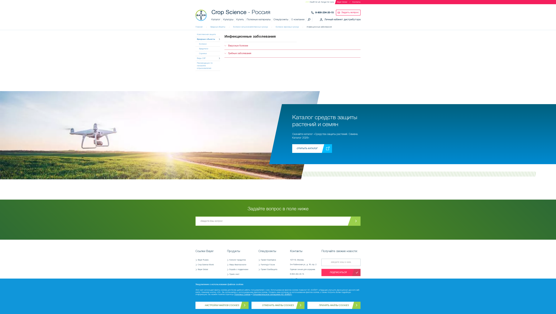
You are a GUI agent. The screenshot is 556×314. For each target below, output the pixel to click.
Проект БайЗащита (269, 269)
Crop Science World (206, 265)
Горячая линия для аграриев (302, 272)
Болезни (203, 44)
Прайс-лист (234, 274)
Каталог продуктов (237, 260)
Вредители (203, 49)
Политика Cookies (242, 294)
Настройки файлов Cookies (222, 305)
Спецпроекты (280, 20)
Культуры (228, 20)
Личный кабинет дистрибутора (342, 20)
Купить (240, 20)
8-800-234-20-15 (324, 13)
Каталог (215, 20)
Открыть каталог (307, 149)
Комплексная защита (206, 34)
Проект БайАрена (268, 260)
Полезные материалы (259, 20)
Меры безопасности (237, 265)
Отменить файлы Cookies (278, 305)
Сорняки (203, 53)
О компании (297, 20)
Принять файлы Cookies (334, 305)
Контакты (356, 2)
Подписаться (338, 272)
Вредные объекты (206, 39)
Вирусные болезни (238, 46)
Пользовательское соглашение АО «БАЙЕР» (272, 294)
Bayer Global (342, 2)
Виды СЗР (201, 58)
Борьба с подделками (238, 269)
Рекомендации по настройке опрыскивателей (205, 65)
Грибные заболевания (239, 54)
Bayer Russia (203, 260)
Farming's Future (268, 265)
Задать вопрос (350, 12)
